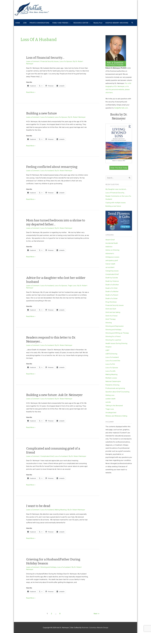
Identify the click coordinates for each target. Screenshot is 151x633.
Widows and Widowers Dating (116, 416)
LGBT (107, 350)
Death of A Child (111, 288)
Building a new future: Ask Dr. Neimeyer (54, 395)
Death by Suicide (111, 278)
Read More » (30, 92)
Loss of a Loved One (112, 361)
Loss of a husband (47, 117)
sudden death (110, 399)
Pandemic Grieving (112, 385)
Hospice (108, 347)
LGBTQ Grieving (111, 354)
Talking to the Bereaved (114, 406)
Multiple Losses (111, 378)
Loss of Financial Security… (45, 57)
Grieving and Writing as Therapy (117, 333)
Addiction (108, 247)
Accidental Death (111, 243)
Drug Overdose (111, 302)
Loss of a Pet (110, 364)
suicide (108, 402)
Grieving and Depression (114, 326)
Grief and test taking (112, 312)
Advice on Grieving (112, 250)
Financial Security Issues (50, 61)
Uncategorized (110, 412)
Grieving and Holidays (48, 567)
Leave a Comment (32, 61)
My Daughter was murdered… (116, 189)
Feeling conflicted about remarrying (51, 167)
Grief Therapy (110, 319)
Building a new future (41, 113)
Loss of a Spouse (65, 61)
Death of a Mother (112, 291)
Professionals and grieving (115, 388)
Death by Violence (112, 281)
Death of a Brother (112, 285)
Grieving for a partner (113, 340)
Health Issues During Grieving (116, 343)
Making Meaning (60, 510)
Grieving (108, 323)
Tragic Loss (72, 285)
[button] (132, 23)
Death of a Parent (111, 295)
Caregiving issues (112, 271)
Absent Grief (110, 240)
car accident (109, 267)
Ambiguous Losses (112, 257)
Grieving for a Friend (112, 336)
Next (96, 614)
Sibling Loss (109, 395)
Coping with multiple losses (115, 203)
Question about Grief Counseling (117, 392)
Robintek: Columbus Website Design (95, 627)
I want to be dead (38, 506)
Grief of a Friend (111, 316)
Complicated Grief (47, 456)
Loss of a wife (110, 371)
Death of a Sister (111, 298)
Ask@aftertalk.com (121, 108)
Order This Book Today (118, 168)
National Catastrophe (113, 381)
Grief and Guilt (110, 309)
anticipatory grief (111, 260)
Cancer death (110, 264)
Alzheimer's (109, 253)
